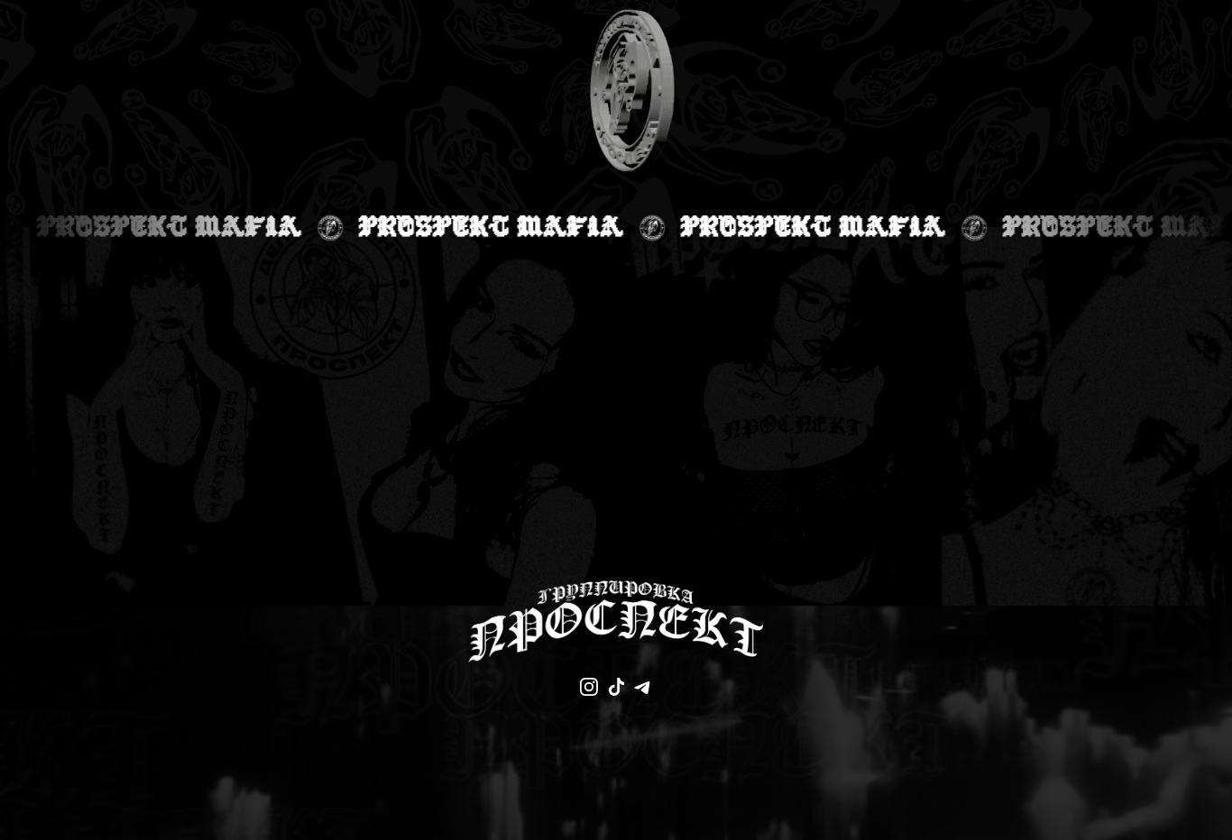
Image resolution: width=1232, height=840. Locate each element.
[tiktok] (616, 687)
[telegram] (643, 687)
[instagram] (589, 687)
